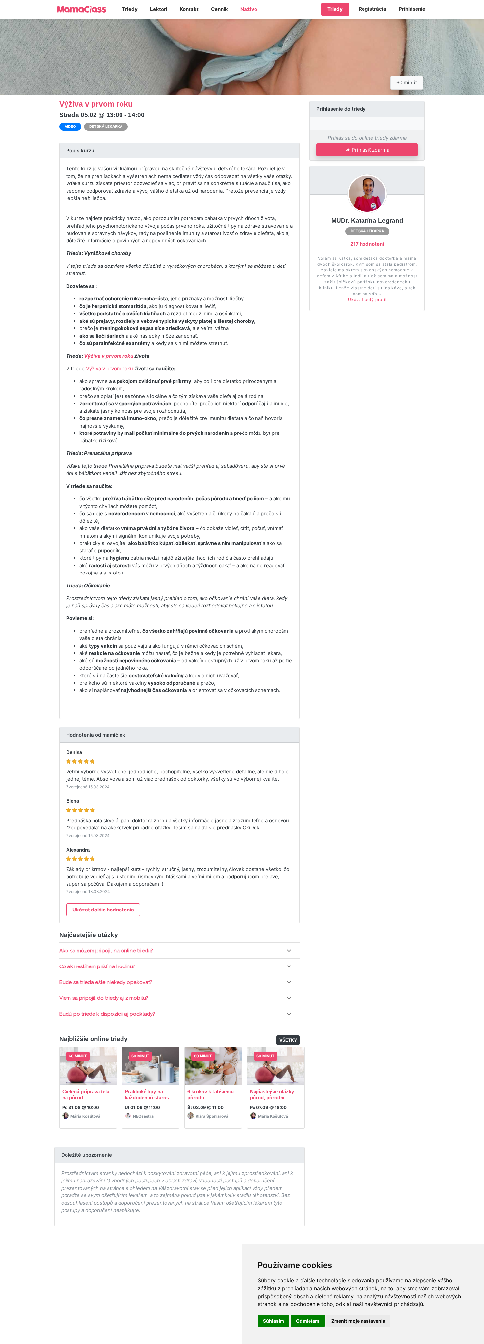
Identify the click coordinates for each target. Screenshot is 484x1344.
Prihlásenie (412, 9)
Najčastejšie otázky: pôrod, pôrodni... (273, 1094)
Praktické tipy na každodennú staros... (149, 1094)
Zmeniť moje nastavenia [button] (358, 1321)
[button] (179, 951)
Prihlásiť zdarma (370, 150)
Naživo (248, 9)
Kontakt (189, 9)
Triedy (130, 9)
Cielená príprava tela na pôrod (85, 1094)
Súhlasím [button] (273, 1321)
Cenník (219, 9)
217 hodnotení (367, 244)
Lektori (158, 9)
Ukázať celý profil (367, 299)
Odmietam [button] (307, 1321)
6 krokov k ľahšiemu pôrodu (210, 1094)
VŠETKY (288, 1040)
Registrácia (372, 9)
